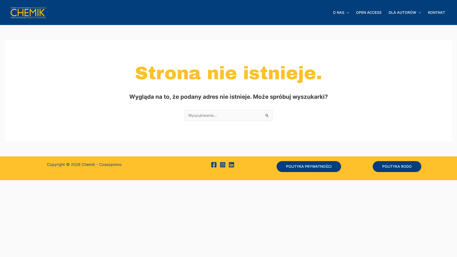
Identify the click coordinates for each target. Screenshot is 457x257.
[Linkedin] (231, 165)
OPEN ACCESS (369, 12)
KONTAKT (436, 12)
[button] (346, 12)
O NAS (338, 12)
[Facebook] (214, 165)
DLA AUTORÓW (402, 12)
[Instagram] (223, 165)
